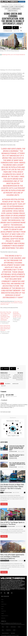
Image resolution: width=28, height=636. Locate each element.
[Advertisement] (14, 95)
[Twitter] (4, 593)
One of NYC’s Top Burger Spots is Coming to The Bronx (16, 455)
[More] (20, 27)
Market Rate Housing (12, 10)
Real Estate (10, 4)
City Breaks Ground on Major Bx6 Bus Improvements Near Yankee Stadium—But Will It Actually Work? (16, 447)
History (11, 6)
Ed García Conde (8, 30)
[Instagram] (11, 593)
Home (6, 4)
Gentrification (5, 6)
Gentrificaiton (15, 383)
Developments (7, 383)
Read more (4, 504)
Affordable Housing (17, 4)
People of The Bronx (19, 6)
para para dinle (10, 394)
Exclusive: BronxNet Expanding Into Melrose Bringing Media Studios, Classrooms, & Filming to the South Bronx (18, 377)
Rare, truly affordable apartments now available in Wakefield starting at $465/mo (17, 464)
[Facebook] (1, 593)
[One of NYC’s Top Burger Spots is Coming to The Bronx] (4, 457)
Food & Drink (3, 526)
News (2, 492)
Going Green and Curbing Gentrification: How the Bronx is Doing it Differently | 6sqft (11, 303)
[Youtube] (8, 593)
